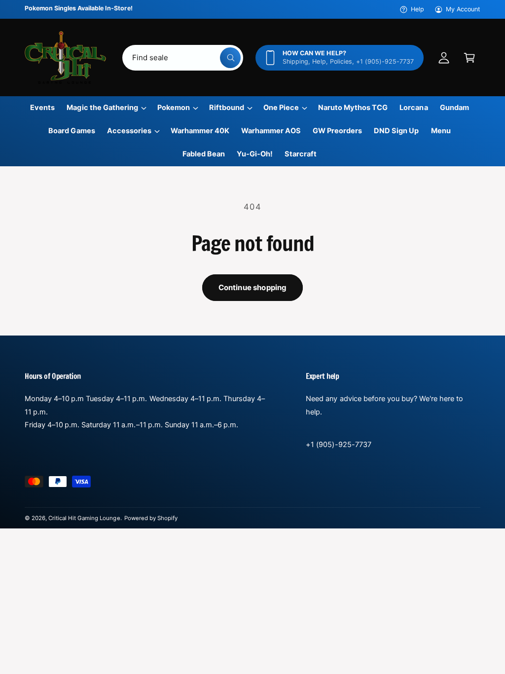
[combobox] (183, 58)
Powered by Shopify (151, 518)
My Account (463, 9)
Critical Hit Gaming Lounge (84, 518)
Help (417, 9)
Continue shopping (252, 287)
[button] (469, 58)
